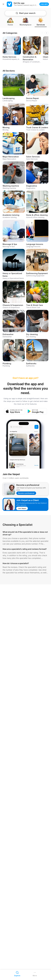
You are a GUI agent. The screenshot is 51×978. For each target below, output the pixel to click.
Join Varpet (22, 508)
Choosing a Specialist (17, 524)
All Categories (10, 33)
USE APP (44, 4)
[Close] (3, 4)
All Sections (9, 70)
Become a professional (26, 493)
